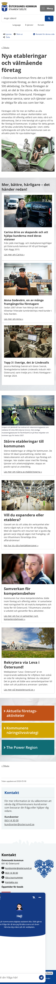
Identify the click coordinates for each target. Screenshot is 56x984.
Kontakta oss (11, 882)
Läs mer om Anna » (13, 319)
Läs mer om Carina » (14, 254)
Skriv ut (19, 34)
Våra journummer (14, 877)
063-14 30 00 (11, 820)
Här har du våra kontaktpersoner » (21, 545)
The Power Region (21, 747)
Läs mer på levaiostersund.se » (19, 689)
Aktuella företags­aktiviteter (21, 713)
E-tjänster (30, 24)
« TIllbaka (5, 47)
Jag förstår (47, 973)
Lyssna (8, 34)
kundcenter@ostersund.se (19, 824)
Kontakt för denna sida (45, 34)
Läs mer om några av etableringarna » (23, 471)
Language (17, 25)
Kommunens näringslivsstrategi (22, 730)
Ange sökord (10, 18)
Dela (8, 37)
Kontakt (41, 25)
